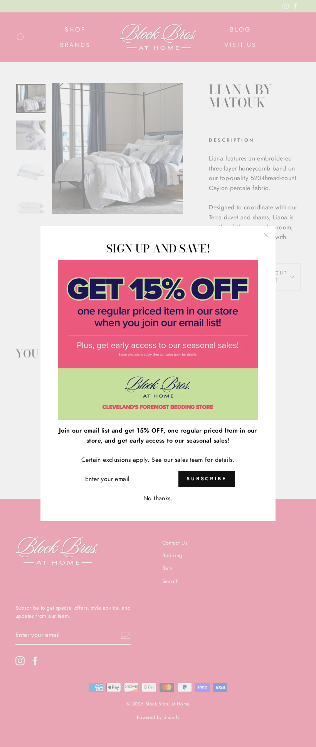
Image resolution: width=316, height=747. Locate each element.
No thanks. (158, 498)
